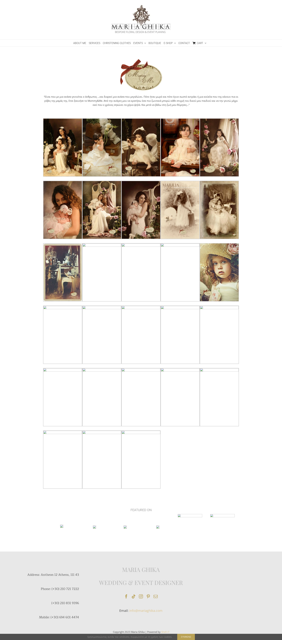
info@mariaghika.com (146, 610)
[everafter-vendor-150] (94, 526)
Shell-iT (165, 631)
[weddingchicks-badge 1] (61, 525)
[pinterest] (148, 596)
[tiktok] (134, 596)
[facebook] (126, 596)
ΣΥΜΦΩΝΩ (186, 637)
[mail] (156, 596)
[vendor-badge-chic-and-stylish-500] (190, 515)
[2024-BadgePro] (222, 515)
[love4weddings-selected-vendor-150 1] (157, 526)
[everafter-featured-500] (125, 526)
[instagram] (141, 596)
